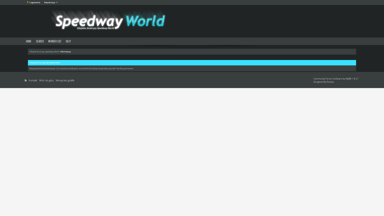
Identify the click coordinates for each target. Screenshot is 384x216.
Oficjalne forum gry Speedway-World (44, 51)
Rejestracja (49, 2)
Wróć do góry (46, 80)
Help (68, 41)
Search (40, 41)
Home (29, 41)
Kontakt (33, 80)
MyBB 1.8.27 (352, 78)
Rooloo (330, 81)
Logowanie (35, 2)
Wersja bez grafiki (65, 80)
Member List (54, 41)
